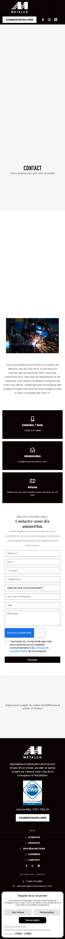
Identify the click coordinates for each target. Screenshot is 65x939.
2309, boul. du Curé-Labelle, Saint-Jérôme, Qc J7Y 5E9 (32, 494)
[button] (52, 7)
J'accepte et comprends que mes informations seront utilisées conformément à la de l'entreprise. (31, 646)
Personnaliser (47, 912)
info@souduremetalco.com (32, 461)
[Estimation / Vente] (32, 418)
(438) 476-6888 (32, 430)
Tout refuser (18, 912)
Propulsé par (9, 933)
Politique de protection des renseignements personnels (27, 929)
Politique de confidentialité (15, 926)
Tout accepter (32, 920)
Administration (32, 456)
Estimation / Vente (32, 425)
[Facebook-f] (43, 20)
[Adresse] (32, 481)
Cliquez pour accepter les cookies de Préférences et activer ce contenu (32, 707)
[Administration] (32, 450)
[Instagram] (49, 20)
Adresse (32, 487)
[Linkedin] (56, 20)
